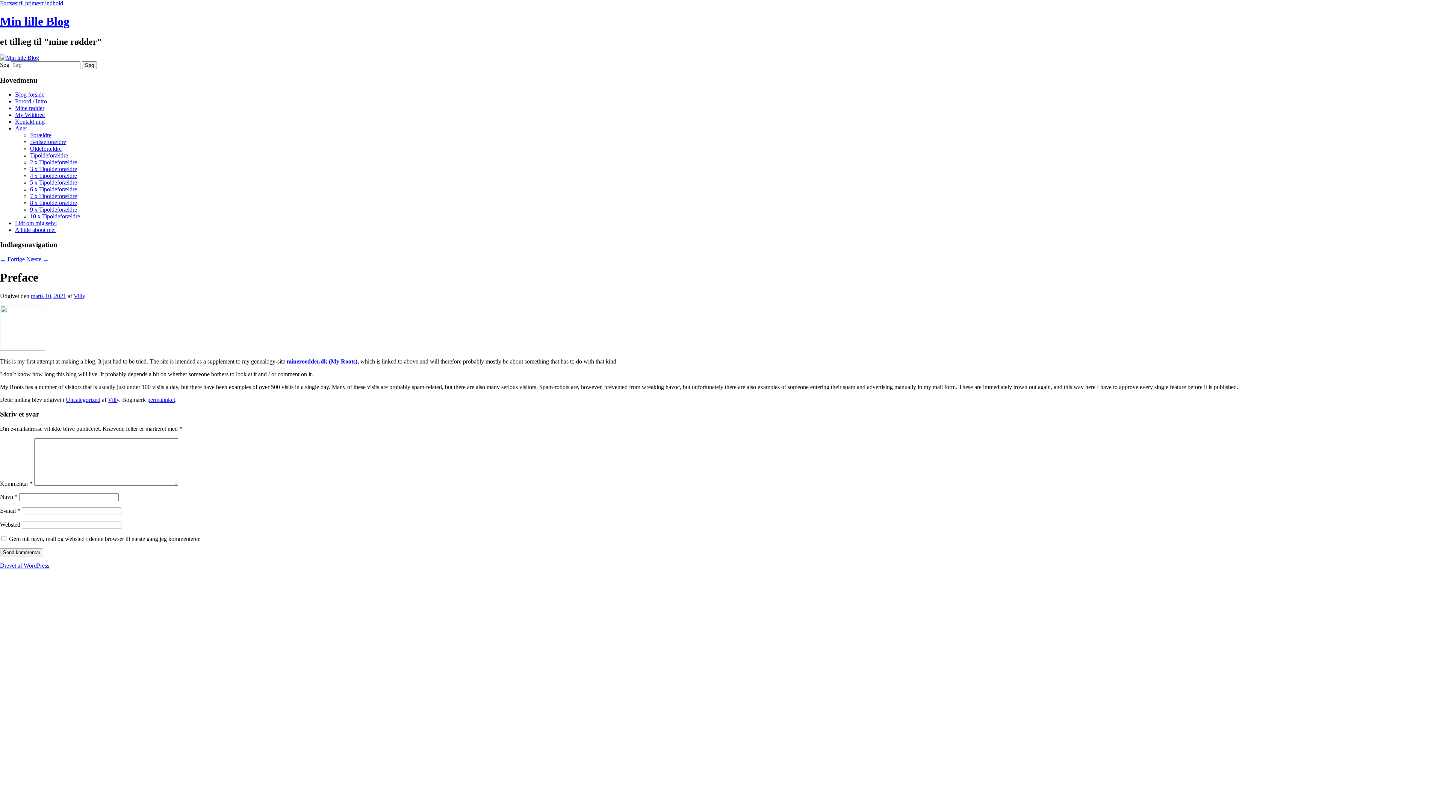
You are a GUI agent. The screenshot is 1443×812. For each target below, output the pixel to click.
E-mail (10, 511)
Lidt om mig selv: (36, 223)
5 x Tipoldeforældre (53, 182)
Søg (4, 65)
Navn (9, 497)
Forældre (40, 135)
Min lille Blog (35, 21)
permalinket (161, 400)
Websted (10, 524)
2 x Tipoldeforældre (53, 162)
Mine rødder (29, 108)
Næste (37, 259)
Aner (21, 128)
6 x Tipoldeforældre (53, 189)
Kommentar (16, 483)
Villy (79, 296)
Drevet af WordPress (24, 565)
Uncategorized (83, 400)
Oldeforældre (46, 148)
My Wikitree (30, 115)
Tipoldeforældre (49, 155)
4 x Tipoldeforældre (53, 176)
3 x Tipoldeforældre (53, 169)
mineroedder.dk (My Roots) (322, 361)
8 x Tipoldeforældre (53, 203)
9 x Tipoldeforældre (53, 209)
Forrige (12, 259)
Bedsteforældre (48, 142)
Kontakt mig (30, 121)
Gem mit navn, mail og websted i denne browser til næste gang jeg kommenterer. (105, 539)
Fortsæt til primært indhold (31, 3)
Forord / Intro (31, 101)
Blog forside (29, 94)
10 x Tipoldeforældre (55, 216)
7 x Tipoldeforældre (53, 196)
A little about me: (35, 230)
